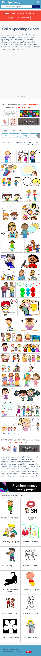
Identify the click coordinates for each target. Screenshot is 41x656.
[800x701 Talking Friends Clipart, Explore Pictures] (31, 381)
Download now (23, 18)
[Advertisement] (20, 74)
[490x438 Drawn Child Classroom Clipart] (29, 308)
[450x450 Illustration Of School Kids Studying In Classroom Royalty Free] (16, 348)
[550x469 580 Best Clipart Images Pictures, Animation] (9, 171)
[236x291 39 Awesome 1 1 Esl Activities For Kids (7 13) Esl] (22, 157)
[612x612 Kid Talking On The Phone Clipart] (32, 195)
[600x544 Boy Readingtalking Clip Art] (10, 262)
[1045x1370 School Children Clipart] (17, 368)
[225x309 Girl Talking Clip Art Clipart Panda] (35, 157)
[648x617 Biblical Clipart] (32, 246)
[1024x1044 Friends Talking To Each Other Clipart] (6, 338)
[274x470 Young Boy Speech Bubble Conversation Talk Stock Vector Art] (36, 425)
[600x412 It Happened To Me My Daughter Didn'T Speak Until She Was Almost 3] (32, 338)
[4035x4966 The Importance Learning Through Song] (7, 395)
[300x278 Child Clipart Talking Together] (8, 275)
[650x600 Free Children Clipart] (9, 325)
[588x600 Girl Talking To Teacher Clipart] (18, 338)
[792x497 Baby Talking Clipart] (29, 171)
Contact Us (20, 652)
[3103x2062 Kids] (31, 348)
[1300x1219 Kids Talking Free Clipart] (9, 425)
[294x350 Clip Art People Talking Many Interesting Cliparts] (8, 290)
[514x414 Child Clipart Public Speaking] (30, 262)
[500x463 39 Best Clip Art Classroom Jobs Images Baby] (30, 230)
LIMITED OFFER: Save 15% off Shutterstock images (20, 440)
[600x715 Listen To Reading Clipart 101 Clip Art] (5, 359)
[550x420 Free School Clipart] (29, 325)
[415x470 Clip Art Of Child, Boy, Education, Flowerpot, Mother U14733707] (9, 308)
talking (24, 135)
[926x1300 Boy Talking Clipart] (18, 182)
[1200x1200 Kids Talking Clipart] (30, 212)
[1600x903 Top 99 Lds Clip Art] (27, 395)
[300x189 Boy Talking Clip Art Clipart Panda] (31, 182)
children (34, 135)
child (5, 135)
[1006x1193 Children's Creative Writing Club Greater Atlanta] (21, 275)
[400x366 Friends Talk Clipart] (7, 182)
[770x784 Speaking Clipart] (10, 230)
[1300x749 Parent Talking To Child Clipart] (31, 359)
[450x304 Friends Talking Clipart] (28, 410)
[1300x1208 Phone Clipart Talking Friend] (6, 368)
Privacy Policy (8, 652)
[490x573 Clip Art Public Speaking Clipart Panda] (8, 410)
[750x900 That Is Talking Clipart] (24, 425)
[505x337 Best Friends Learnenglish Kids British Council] (12, 247)
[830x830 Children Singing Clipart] (8, 157)
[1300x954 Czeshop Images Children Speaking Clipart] (12, 195)
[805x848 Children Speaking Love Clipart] (34, 275)
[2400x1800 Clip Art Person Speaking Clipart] (28, 290)
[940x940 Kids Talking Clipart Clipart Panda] (10, 212)
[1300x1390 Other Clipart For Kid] (16, 359)
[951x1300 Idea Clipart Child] (5, 348)
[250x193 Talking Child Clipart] (11, 381)
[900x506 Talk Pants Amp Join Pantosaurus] (31, 368)
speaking (14, 135)
